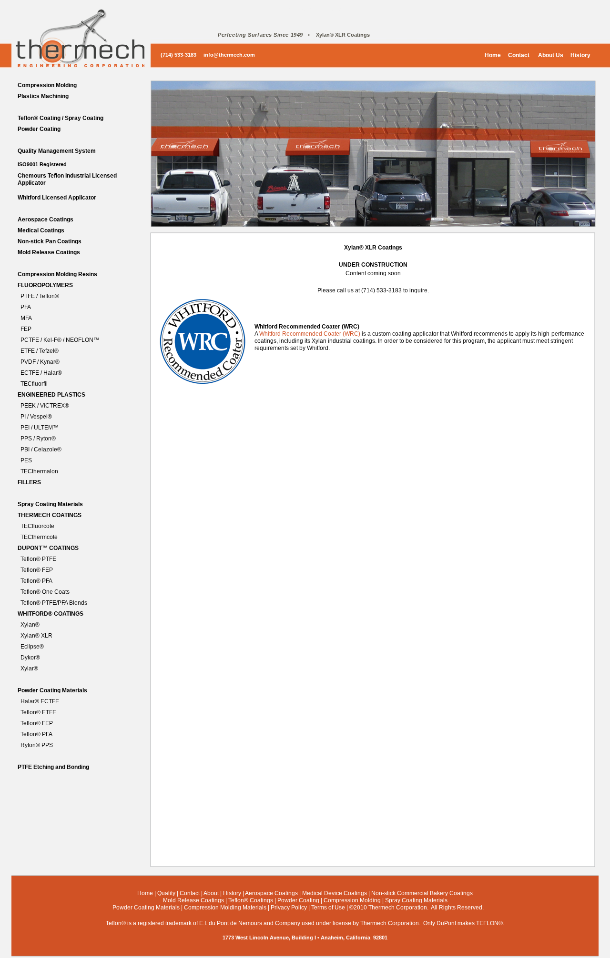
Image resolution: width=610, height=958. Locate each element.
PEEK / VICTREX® (44, 405)
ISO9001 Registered (42, 164)
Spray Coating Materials (50, 504)
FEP (25, 329)
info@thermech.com (229, 55)
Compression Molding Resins (57, 274)
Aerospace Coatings (45, 219)
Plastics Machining (43, 96)
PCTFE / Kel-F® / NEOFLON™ (59, 340)
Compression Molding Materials (225, 907)
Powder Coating (39, 129)
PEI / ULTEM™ (39, 427)
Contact (518, 55)
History (580, 55)
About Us (550, 55)
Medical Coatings (41, 230)
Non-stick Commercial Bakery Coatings (422, 893)
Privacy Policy (289, 907)
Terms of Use (328, 907)
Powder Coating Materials (52, 690)
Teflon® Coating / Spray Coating (60, 118)
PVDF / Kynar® (40, 362)
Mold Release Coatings (49, 252)
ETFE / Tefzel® (39, 351)
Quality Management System (57, 151)
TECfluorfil (34, 383)
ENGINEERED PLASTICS (51, 394)
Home (493, 55)
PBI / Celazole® (40, 449)
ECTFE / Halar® (41, 372)
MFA (26, 318)
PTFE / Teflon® (39, 296)
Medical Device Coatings (334, 893)
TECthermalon (39, 471)
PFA (25, 307)
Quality (166, 893)
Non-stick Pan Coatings (49, 241)
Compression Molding (47, 85)
